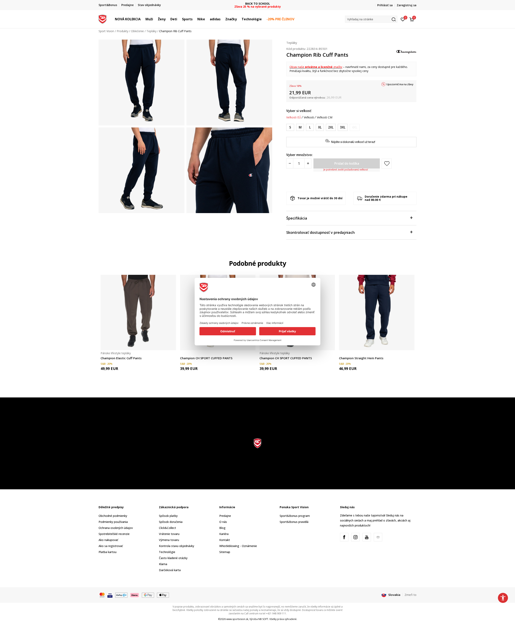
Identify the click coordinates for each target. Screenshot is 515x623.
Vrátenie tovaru (169, 534)
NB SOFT (263, 619)
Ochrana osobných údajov (116, 528)
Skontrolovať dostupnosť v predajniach (320, 232)
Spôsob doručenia (170, 522)
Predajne (225, 516)
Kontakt (224, 540)
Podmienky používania (113, 522)
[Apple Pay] (163, 595)
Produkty (122, 31)
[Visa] (109, 595)
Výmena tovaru (169, 540)
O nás (223, 522)
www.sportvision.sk (237, 619)
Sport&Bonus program (295, 516)
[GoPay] (121, 595)
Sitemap (224, 552)
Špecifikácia (296, 218)
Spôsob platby (168, 516)
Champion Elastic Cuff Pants (121, 358)
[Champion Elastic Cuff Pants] (138, 312)
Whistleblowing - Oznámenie (238, 546)
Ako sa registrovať (111, 546)
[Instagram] (355, 537)
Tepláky (151, 31)
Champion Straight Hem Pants (361, 358)
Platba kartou (107, 552)
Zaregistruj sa (406, 5)
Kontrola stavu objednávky (176, 546)
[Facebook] (344, 537)
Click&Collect (167, 528)
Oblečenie (137, 31)
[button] (142, 19)
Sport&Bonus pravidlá (294, 522)
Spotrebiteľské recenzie (114, 534)
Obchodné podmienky (113, 516)
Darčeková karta (170, 570)
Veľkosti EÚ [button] (293, 117)
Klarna (163, 564)
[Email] (378, 537)
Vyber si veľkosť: (299, 111)
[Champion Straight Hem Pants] (376, 312)
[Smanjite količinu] (289, 163)
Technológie (167, 552)
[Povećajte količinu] (307, 163)
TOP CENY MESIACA (257, 3)
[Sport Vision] (102, 18)
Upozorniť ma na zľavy (399, 84)
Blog (222, 528)
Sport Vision (106, 31)
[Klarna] (134, 595)
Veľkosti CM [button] (324, 117)
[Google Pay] (148, 595)
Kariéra (224, 534)
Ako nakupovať (108, 540)
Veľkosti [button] (309, 117)
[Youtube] (367, 537)
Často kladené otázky (173, 558)
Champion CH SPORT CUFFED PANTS (206, 358)
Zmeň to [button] (410, 595)
